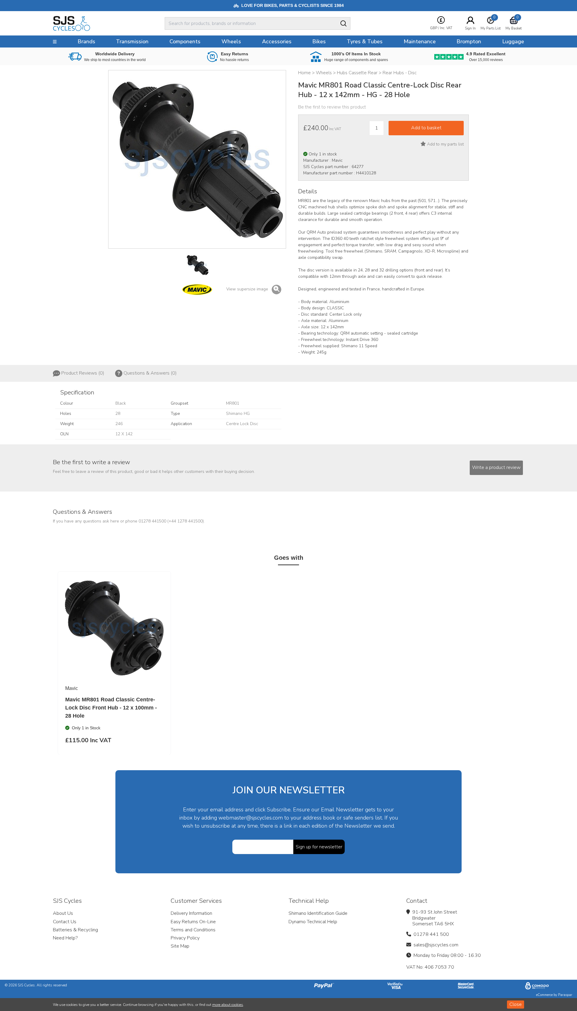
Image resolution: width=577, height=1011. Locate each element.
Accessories (277, 41)
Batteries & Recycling (75, 930)
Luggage (513, 41)
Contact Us (64, 921)
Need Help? (65, 938)
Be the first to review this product (332, 107)
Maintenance (420, 41)
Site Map (180, 946)
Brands (86, 41)
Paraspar (565, 995)
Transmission (132, 41)
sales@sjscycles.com (436, 945)
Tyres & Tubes (365, 41)
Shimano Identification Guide (317, 913)
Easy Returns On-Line (193, 921)
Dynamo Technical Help (312, 921)
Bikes (319, 41)
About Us (63, 913)
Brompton (468, 41)
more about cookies (227, 1004)
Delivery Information (191, 913)
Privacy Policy (185, 938)
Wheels (231, 41)
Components (184, 41)
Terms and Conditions (193, 930)
